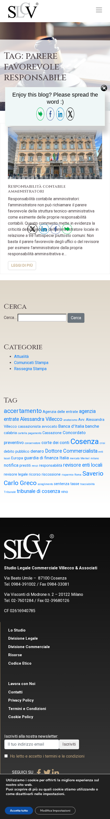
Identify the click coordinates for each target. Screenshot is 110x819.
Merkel (85, 458)
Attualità (21, 356)
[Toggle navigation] (99, 10)
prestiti (25, 465)
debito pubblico (16, 451)
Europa (17, 458)
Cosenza (84, 441)
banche (92, 426)
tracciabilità (87, 484)
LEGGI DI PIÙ (22, 265)
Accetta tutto (19, 811)
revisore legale (16, 474)
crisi (102, 443)
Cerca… (10, 317)
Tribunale (10, 492)
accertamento (23, 411)
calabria (10, 433)
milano (95, 458)
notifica (11, 465)
